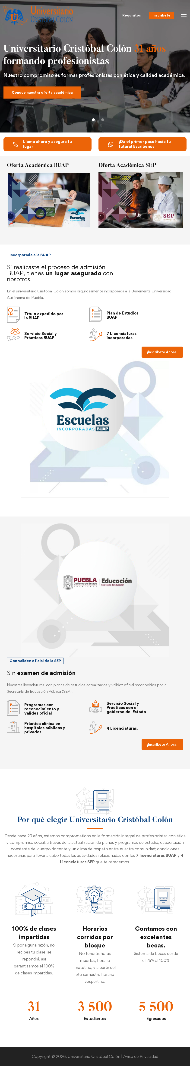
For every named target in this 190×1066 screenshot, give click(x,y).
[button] (93, 119)
